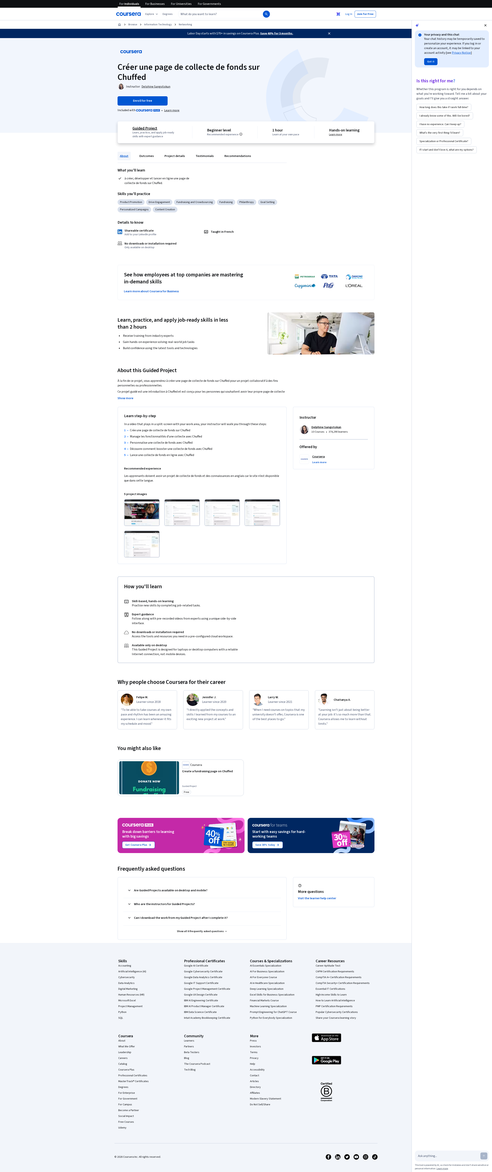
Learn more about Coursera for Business (151, 291)
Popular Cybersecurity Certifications (337, 1012)
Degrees (123, 1087)
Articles (254, 1081)
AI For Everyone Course (263, 977)
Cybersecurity (126, 977)
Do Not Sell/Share (260, 1104)
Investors (255, 1046)
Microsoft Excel (127, 1000)
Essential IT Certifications (330, 989)
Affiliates (255, 1093)
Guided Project (144, 128)
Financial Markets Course (264, 1000)
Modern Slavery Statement (265, 1099)
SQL (120, 1018)
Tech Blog (190, 1070)
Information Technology (158, 24)
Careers (123, 1058)
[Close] (329, 33)
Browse (132, 24)
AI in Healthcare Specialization (267, 983)
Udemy (122, 1128)
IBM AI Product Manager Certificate (204, 1006)
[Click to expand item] (142, 512)
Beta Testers (191, 1052)
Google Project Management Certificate (207, 989)
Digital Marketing (128, 989)
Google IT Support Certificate (201, 983)
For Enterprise (126, 1093)
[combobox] (216, 14)
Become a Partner (128, 1110)
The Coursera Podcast (197, 1064)
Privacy (254, 1058)
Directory (255, 1087)
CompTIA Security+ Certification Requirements (343, 983)
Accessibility (257, 1070)
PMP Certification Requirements (334, 1006)
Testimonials (205, 156)
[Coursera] (128, 14)
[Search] (266, 14)
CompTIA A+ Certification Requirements (339, 977)
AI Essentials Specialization (265, 966)
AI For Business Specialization (267, 971)
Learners (189, 1041)
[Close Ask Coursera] (338, 14)
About (124, 156)
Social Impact (126, 1116)
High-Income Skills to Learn (331, 995)
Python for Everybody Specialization (271, 1018)
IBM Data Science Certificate (200, 1012)
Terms (254, 1052)
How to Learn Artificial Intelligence (335, 1000)
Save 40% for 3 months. (276, 33)
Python (122, 1012)
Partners (189, 1046)
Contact (254, 1075)
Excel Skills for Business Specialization (272, 995)
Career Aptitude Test (328, 966)
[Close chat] (485, 25)
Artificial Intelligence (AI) (132, 971)
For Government (127, 1099)
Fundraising (226, 202)
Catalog (122, 1064)
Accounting (124, 966)
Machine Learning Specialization (268, 1006)
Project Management (130, 1006)
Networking (185, 24)
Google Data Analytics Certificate (203, 977)
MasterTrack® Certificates (133, 1081)
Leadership (124, 1052)
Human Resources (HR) (131, 995)
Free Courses (126, 1122)
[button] (167, 14)
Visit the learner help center (317, 898)
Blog (186, 1058)
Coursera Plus (126, 1070)
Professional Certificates (132, 1075)
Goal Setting (267, 202)
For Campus (125, 1104)
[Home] (119, 24)
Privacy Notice (461, 53)
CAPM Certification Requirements (335, 971)
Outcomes (146, 156)
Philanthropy (246, 202)
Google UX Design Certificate (200, 995)
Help (252, 1064)
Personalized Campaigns (134, 209)
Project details (175, 156)
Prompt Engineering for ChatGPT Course (273, 1012)
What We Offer (126, 1046)
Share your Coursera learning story (336, 1018)
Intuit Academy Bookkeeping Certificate (207, 1018)
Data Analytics (126, 983)
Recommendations (237, 156)
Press (253, 1041)
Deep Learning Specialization (266, 989)
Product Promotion (131, 202)
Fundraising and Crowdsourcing (195, 202)
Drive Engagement (159, 202)
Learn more (171, 110)
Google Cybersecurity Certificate (203, 971)
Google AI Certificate (196, 966)
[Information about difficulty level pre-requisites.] (241, 134)
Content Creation (165, 209)
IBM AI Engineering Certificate (201, 1000)
